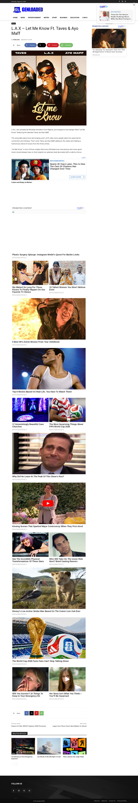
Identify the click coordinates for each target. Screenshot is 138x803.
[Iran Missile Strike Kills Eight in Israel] (49, 746)
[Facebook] (119, 1)
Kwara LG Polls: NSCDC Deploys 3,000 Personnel (28, 726)
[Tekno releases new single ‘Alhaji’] (74, 746)
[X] (125, 1)
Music (13, 23)
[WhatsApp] (41, 713)
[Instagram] (122, 1)
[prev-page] (12, 764)
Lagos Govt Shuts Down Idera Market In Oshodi (69, 726)
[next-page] (16, 764)
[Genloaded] (28, 10)
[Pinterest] (36, 713)
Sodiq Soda (16, 39)
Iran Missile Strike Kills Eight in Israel (49, 757)
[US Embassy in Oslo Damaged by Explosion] (23, 746)
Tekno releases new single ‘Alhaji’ (73, 757)
